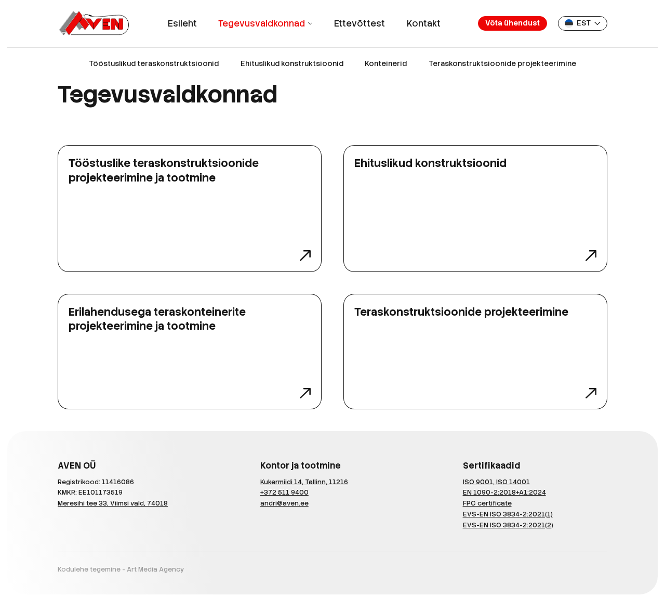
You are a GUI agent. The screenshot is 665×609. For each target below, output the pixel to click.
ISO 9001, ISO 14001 (496, 481)
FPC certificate (487, 503)
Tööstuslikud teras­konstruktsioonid (154, 63)
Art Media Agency (155, 569)
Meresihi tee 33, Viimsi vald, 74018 (113, 503)
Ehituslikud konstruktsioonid (292, 63)
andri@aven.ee (284, 503)
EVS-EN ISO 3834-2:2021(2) (508, 525)
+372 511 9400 (284, 492)
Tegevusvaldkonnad (261, 23)
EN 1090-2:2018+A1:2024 (504, 492)
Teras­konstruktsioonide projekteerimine (502, 63)
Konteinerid (386, 63)
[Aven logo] (94, 23)
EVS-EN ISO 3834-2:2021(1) (508, 514)
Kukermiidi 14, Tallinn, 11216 (304, 481)
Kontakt (424, 23)
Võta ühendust (512, 23)
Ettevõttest (359, 23)
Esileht (182, 23)
